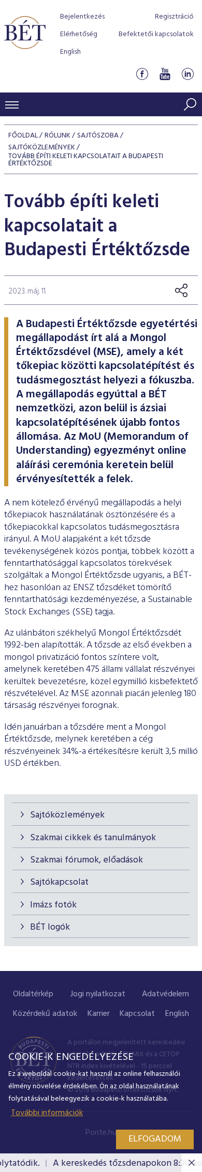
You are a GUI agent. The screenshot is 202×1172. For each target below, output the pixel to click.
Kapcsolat (137, 1014)
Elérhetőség (78, 34)
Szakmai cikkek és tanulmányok (93, 837)
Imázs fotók (53, 905)
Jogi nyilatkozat (97, 994)
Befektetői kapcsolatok (156, 34)
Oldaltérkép (33, 994)
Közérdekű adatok (45, 1014)
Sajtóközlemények (67, 815)
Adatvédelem (165, 994)
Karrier (99, 1014)
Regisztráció (174, 17)
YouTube (164, 74)
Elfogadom (154, 1139)
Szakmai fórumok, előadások (86, 860)
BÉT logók (50, 927)
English (70, 52)
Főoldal (23, 136)
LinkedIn (187, 74)
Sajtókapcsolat (59, 882)
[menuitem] (33, 994)
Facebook (142, 74)
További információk (47, 1113)
